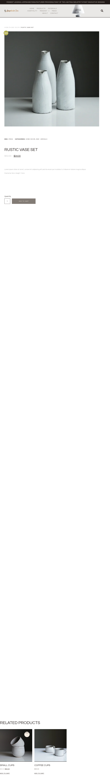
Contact (54, 13)
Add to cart (24, 201)
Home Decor (15, 27)
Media (54, 11)
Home (32, 8)
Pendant (43, 11)
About (45, 13)
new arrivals (41, 139)
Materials (52, 8)
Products (41, 8)
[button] (102, 11)
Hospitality (32, 11)
